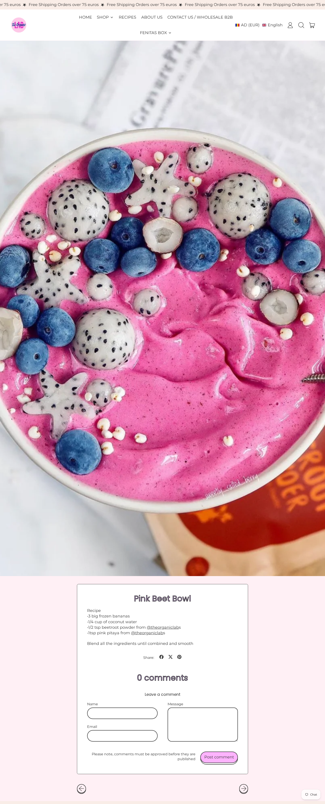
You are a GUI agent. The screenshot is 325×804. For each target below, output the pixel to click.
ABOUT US (151, 17)
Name (92, 704)
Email (92, 726)
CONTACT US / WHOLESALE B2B (200, 17)
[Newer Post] (243, 788)
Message (175, 704)
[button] (259, 25)
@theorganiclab (163, 627)
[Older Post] (81, 788)
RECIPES (127, 17)
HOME (85, 17)
